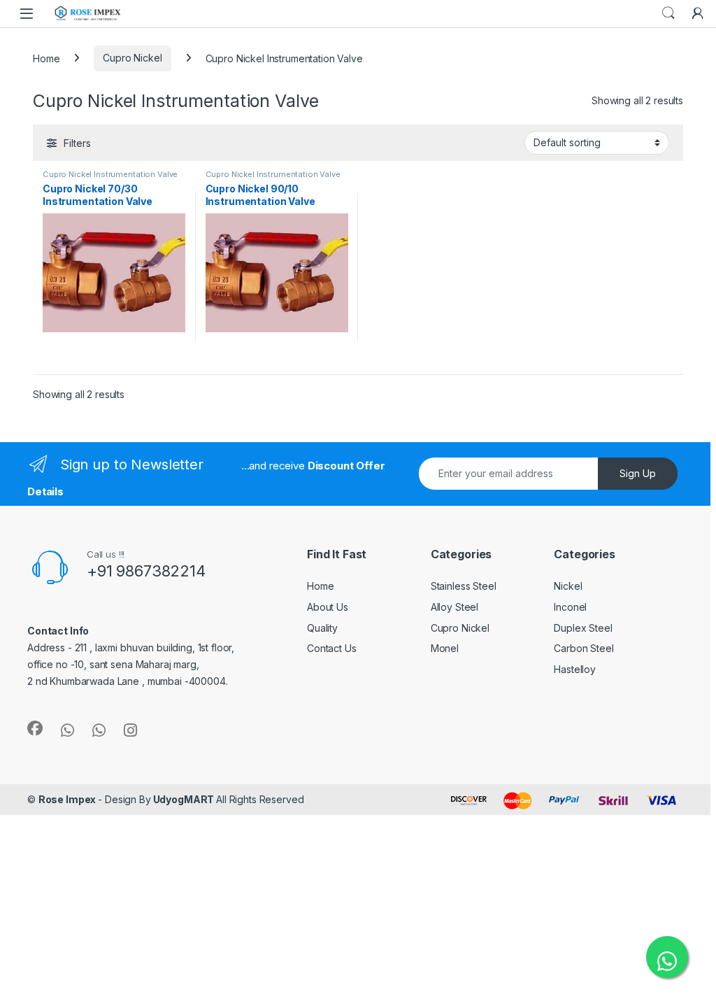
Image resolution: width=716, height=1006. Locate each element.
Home (46, 58)
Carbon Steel (583, 648)
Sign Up (638, 473)
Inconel (570, 607)
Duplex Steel (583, 628)
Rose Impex (68, 799)
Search (668, 13)
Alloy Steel (454, 607)
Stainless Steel (463, 586)
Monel (445, 648)
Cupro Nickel (132, 58)
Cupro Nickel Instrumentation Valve (110, 174)
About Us (327, 607)
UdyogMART (183, 799)
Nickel (568, 586)
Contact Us (332, 648)
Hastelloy (575, 669)
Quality (322, 628)
